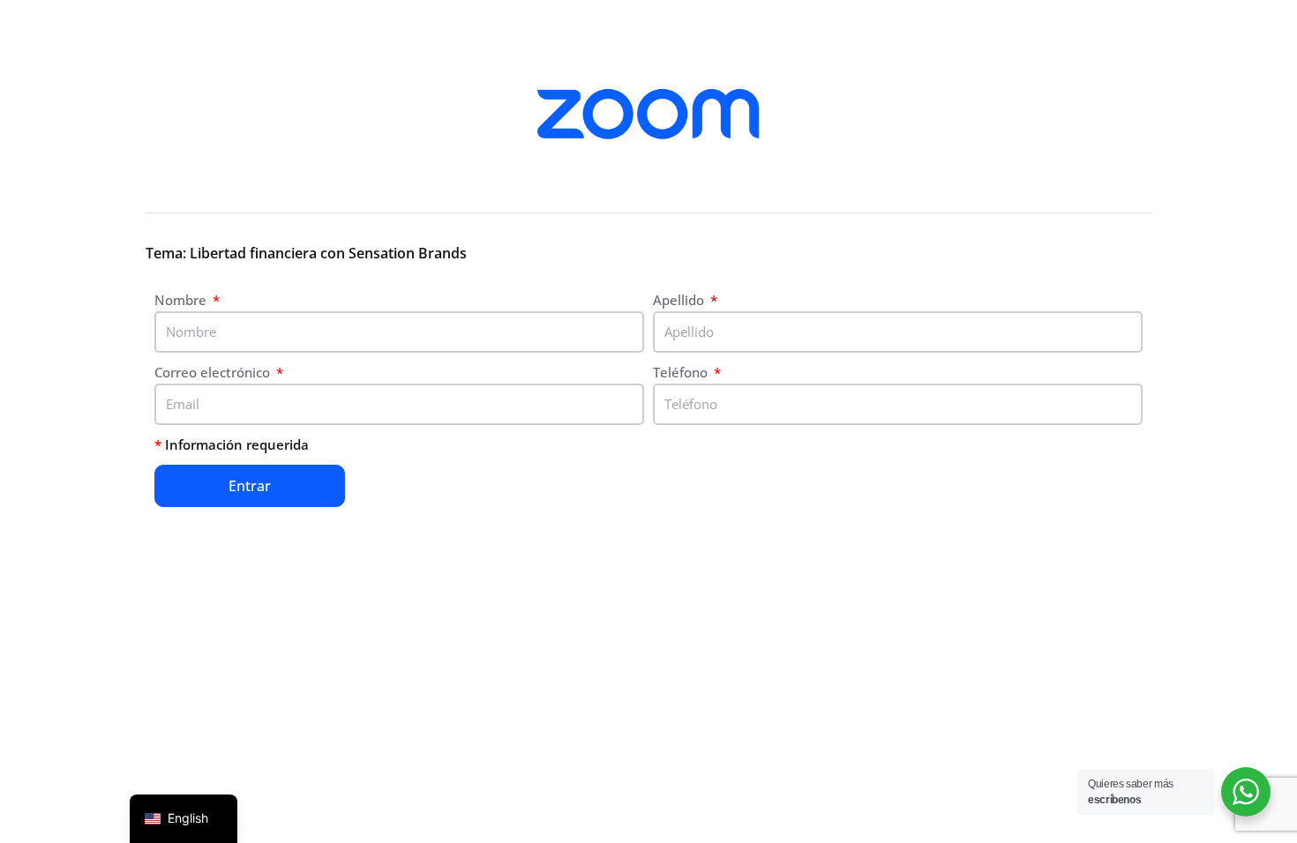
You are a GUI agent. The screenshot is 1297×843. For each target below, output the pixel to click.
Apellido (680, 300)
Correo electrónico (214, 372)
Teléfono (682, 372)
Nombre (182, 300)
